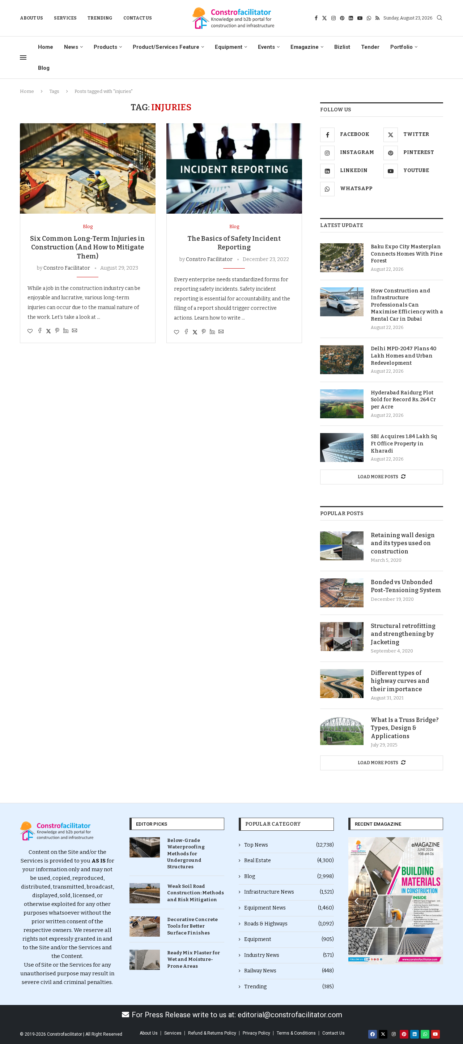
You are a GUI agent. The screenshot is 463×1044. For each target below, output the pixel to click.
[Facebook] (316, 18)
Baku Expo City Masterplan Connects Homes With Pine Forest (406, 254)
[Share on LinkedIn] (65, 331)
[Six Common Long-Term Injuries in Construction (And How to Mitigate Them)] (88, 168)
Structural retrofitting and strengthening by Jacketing (403, 634)
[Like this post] (30, 331)
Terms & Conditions (296, 1033)
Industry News (289, 955)
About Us (31, 18)
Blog (44, 68)
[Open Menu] (23, 57)
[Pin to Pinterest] (57, 331)
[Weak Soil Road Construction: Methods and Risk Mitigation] (144, 893)
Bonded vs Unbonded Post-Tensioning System (406, 586)
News (71, 47)
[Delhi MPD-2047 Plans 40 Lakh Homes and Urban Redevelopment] (342, 359)
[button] (356, 901)
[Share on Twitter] (48, 331)
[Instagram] (333, 18)
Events (266, 47)
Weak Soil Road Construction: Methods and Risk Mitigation (195, 892)
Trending (100, 18)
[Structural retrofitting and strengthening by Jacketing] (342, 636)
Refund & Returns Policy (212, 1033)
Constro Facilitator (66, 268)
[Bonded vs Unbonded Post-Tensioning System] (342, 592)
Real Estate (289, 860)
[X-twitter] (383, 1034)
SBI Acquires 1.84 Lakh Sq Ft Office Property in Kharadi (404, 443)
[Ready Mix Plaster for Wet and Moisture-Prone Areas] (144, 960)
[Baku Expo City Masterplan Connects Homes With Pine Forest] (342, 257)
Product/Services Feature (166, 47)
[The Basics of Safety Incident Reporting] (234, 168)
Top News (289, 845)
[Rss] (377, 18)
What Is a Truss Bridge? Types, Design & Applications (405, 728)
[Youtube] (360, 18)
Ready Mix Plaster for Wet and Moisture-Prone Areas (193, 959)
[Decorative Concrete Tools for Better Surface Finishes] (144, 926)
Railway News (289, 971)
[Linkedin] (350, 18)
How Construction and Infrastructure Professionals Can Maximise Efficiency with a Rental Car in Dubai (407, 305)
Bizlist (342, 47)
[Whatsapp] (368, 18)
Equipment (228, 47)
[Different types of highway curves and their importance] (342, 683)
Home (45, 47)
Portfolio (401, 47)
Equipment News (289, 908)
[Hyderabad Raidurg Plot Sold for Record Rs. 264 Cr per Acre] (342, 403)
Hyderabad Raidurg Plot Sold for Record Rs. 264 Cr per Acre (403, 400)
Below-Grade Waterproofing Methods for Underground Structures (186, 853)
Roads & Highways (289, 924)
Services (65, 18)
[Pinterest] (342, 18)
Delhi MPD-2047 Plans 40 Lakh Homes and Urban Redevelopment (404, 356)
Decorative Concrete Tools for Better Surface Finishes (192, 926)
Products (105, 47)
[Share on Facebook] (39, 331)
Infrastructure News (289, 892)
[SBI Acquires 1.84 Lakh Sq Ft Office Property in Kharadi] (342, 447)
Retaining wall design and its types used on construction (403, 543)
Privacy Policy (256, 1033)
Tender (370, 47)
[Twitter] (324, 18)
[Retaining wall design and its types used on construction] (342, 545)
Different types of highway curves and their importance (400, 681)
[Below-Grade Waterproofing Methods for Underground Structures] (144, 847)
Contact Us (137, 18)
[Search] (439, 18)
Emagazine (304, 47)
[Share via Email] (74, 331)
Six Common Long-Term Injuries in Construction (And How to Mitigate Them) (87, 247)
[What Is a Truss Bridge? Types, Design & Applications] (342, 730)
